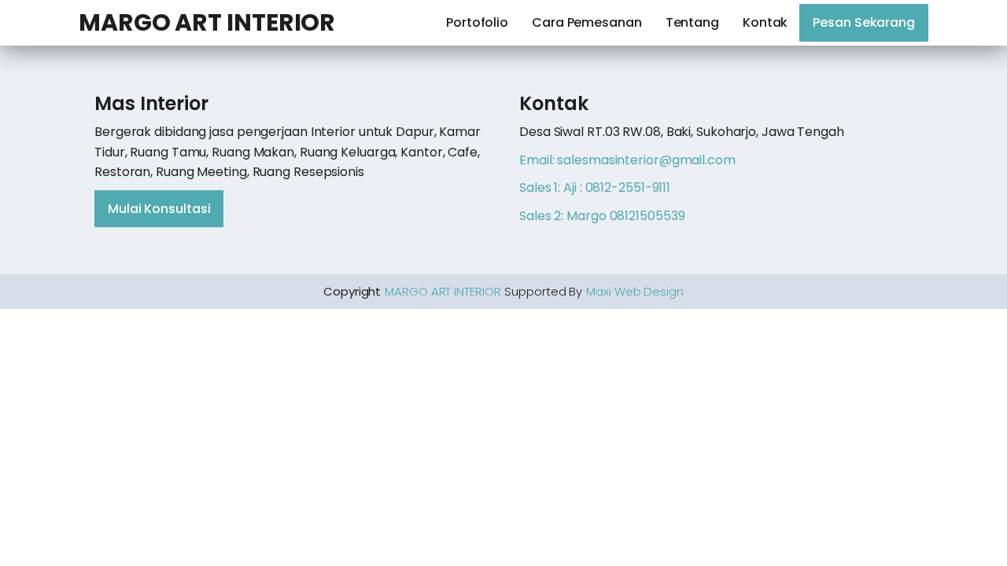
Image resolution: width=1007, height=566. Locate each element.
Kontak (765, 22)
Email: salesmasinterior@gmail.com (627, 160)
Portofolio (477, 22)
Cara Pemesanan (587, 22)
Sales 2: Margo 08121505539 (601, 216)
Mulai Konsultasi (159, 209)
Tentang (692, 22)
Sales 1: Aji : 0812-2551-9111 (594, 187)
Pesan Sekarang (864, 22)
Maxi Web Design (635, 291)
